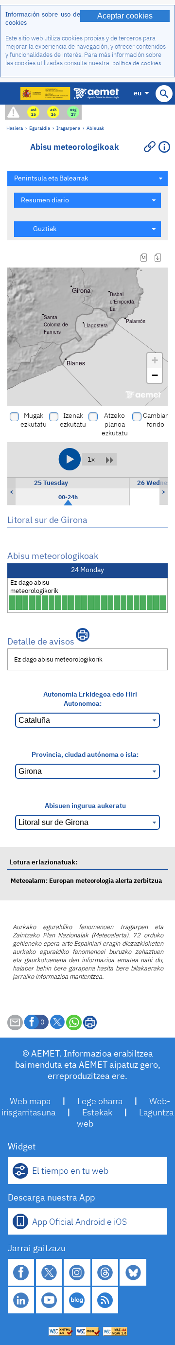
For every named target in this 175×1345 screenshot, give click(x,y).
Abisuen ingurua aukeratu (85, 805)
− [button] (155, 375)
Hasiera (14, 128)
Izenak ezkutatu (73, 420)
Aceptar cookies (125, 16)
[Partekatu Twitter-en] (57, 1022)
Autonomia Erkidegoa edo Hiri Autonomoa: (90, 698)
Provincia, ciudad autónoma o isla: (85, 754)
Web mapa (30, 1101)
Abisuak (95, 128)
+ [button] (155, 360)
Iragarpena (68, 128)
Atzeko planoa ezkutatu (115, 424)
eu (137, 92)
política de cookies (136, 63)
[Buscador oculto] (164, 93)
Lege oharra (99, 1101)
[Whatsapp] (74, 1022)
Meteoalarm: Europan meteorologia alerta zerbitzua (86, 881)
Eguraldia (39, 128)
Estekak (97, 1112)
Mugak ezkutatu (33, 420)
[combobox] (87, 178)
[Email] (15, 1027)
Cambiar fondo (155, 420)
